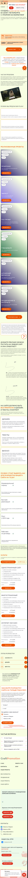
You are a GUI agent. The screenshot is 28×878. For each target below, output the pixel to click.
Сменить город (20, 7)
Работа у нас (19, 763)
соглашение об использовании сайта (15, 725)
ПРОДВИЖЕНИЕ (5, 777)
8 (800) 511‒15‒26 (7, 834)
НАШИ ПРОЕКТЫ (5, 781)
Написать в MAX (6, 829)
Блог (16, 766)
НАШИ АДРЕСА (5, 784)
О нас (2, 763)
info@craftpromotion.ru (8, 831)
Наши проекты (5, 769)
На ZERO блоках (21, 561)
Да (11, 7)
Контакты (4, 766)
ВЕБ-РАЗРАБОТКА (5, 774)
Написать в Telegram (8, 826)
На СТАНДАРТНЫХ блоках (8, 561)
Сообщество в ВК (8, 842)
